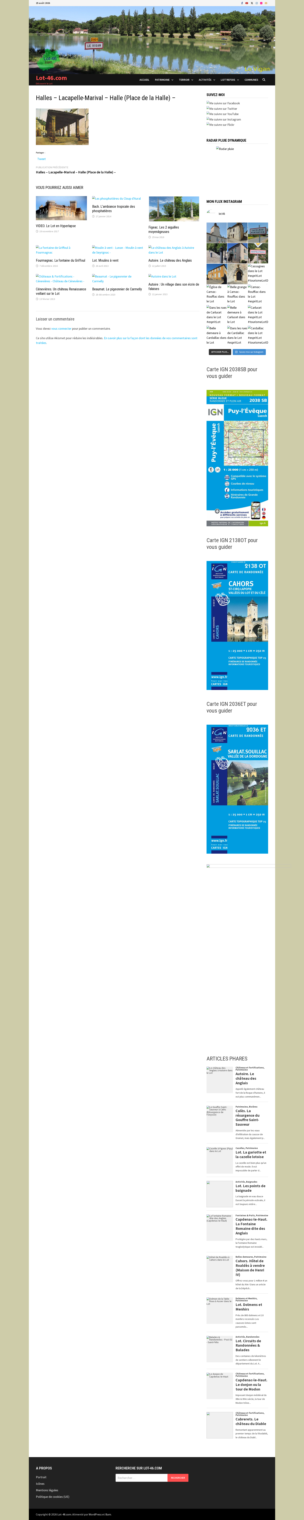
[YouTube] (247, 3)
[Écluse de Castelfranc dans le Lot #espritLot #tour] (217, 253)
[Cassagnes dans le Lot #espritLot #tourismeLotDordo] (258, 274)
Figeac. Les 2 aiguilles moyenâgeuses (163, 229)
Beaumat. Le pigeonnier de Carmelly (117, 289)
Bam (108, 1514)
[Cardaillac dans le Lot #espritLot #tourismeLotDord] (258, 336)
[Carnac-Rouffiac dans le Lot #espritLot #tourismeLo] (258, 295)
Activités (205, 79)
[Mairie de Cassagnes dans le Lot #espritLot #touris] (217, 274)
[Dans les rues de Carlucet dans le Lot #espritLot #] (217, 315)
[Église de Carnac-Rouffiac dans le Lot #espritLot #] (217, 295)
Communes (251, 79)
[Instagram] (257, 3)
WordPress (95, 1514)
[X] (252, 3)
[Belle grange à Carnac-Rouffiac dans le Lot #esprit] (237, 295)
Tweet (41, 158)
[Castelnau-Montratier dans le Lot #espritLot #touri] (258, 233)
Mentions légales (47, 1490)
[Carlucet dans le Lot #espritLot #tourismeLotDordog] (258, 315)
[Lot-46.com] (152, 40)
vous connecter (61, 328)
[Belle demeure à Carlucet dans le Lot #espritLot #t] (237, 315)
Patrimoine (162, 79)
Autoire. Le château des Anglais (170, 260)
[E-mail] (266, 3)
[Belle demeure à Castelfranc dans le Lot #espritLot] (237, 253)
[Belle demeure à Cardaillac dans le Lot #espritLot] (217, 336)
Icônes (40, 1484)
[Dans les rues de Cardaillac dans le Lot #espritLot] (237, 336)
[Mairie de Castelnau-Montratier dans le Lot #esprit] (217, 233)
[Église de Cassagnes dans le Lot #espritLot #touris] (237, 274)
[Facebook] (242, 3)
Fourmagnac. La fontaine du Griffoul (60, 260)
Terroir (184, 79)
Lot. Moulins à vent (105, 260)
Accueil (144, 79)
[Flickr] (261, 3)
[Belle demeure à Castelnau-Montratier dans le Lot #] (237, 233)
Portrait (41, 1477)
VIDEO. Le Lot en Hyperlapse (56, 226)
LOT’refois (228, 79)
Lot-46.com (51, 78)
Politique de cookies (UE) (52, 1497)
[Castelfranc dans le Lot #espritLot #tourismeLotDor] (258, 253)
